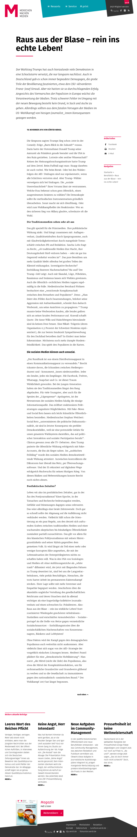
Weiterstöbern (50, 813)
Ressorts (55, 6)
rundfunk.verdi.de (98, 828)
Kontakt (69, 828)
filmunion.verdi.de (88, 831)
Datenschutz (81, 828)
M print (84, 6)
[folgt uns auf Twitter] (57, 831)
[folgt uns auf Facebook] (54, 831)
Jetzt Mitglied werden (119, 6)
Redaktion (97, 824)
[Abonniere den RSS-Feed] (128, 10)
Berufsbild (108, 175)
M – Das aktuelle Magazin (54, 800)
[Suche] (45, 831)
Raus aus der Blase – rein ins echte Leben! (112, 178)
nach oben (81, 694)
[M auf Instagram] (124, 10)
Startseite (108, 172)
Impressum (71, 824)
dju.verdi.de (71, 831)
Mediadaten (84, 824)
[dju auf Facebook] (121, 10)
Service (72, 6)
